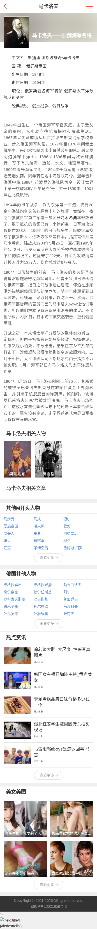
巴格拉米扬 (43, 585)
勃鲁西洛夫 (72, 585)
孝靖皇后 (41, 548)
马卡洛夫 (71, 57)
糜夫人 (9, 533)
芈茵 (37, 533)
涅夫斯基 (41, 599)
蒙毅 (67, 526)
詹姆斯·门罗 (73, 548)
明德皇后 (70, 533)
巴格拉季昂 (13, 585)
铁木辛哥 (11, 606)
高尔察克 (11, 592)
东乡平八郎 (79, 346)
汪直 (7, 548)
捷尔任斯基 (43, 592)
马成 (37, 519)
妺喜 (7, 541)
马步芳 (9, 519)
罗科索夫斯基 (14, 599)
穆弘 (67, 541)
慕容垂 (39, 541)
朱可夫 (68, 614)
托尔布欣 (41, 606)
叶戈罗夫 (11, 614)
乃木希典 (69, 218)
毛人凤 (39, 526)
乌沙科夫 (70, 606)
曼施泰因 (11, 526)
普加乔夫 (70, 599)
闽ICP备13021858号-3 (48, 906)
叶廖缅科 (41, 614)
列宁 (67, 592)
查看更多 (47, 558)
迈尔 (67, 519)
